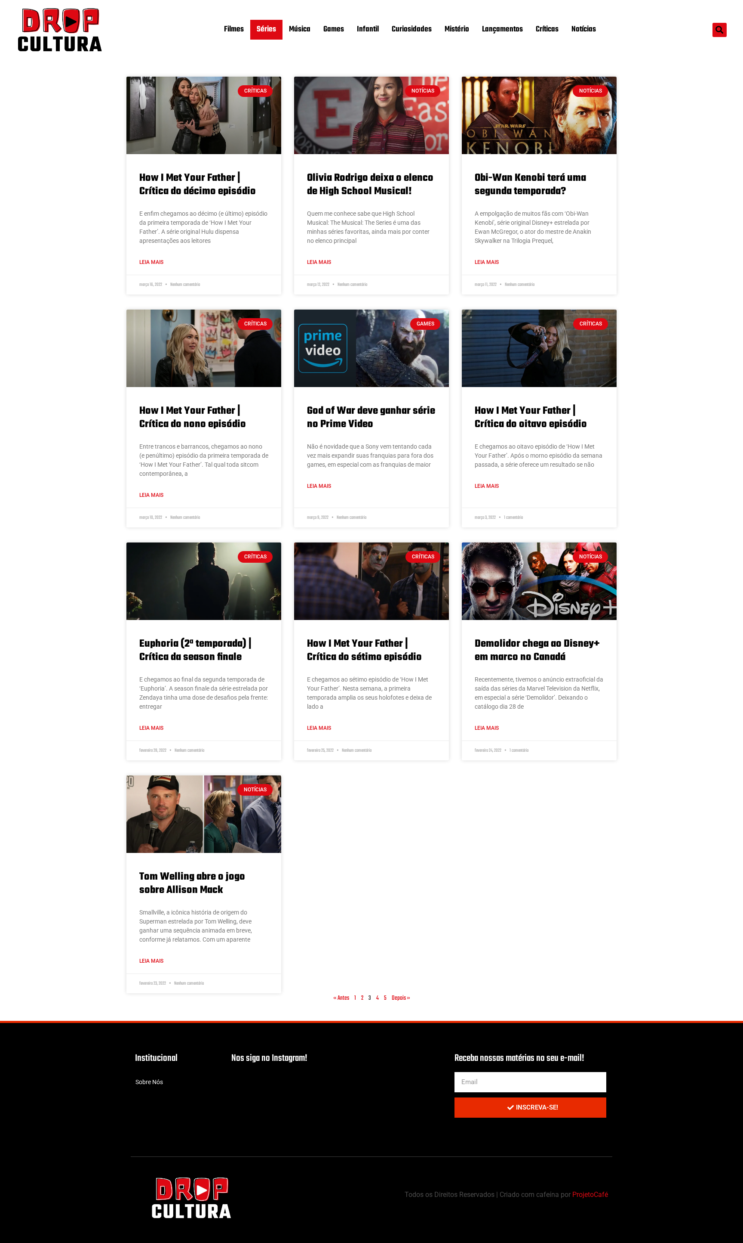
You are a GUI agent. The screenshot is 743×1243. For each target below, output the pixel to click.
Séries (266, 29)
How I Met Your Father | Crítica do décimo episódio (197, 184)
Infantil (368, 29)
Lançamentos (502, 29)
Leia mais (151, 262)
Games (333, 29)
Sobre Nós (149, 1082)
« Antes (341, 998)
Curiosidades (412, 29)
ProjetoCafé (590, 1194)
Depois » (401, 998)
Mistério (457, 29)
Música (299, 29)
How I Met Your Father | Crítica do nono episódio (192, 417)
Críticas (547, 29)
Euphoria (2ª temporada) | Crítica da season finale (195, 650)
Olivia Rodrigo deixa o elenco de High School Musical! (370, 184)
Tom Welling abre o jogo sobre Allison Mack (192, 883)
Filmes (234, 29)
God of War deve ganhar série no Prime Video (371, 417)
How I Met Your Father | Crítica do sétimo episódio (364, 650)
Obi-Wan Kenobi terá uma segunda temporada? (530, 184)
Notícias (583, 29)
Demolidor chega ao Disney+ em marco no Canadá (537, 650)
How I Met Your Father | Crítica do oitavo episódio (531, 417)
